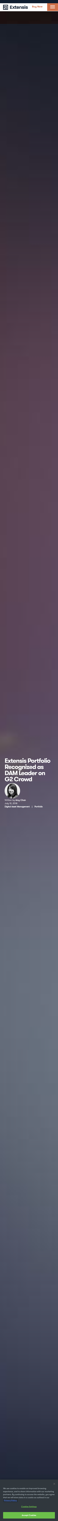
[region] (29, 1500)
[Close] (54, 1483)
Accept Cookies (29, 1515)
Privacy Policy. (10, 1500)
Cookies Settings (29, 1506)
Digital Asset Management (17, 806)
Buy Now (37, 6)
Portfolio (38, 806)
